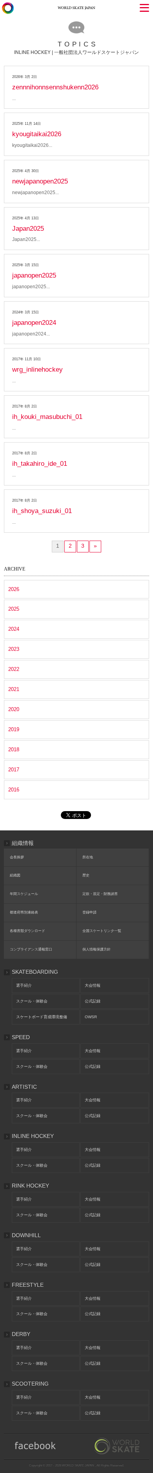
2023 (13, 649)
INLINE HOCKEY (33, 1136)
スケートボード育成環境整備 (41, 1017)
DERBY (21, 1334)
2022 (13, 669)
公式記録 (92, 1001)
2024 (13, 629)
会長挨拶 (17, 857)
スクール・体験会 (31, 1001)
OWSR (91, 1017)
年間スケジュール (24, 894)
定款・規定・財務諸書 (100, 894)
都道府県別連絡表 (24, 912)
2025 (13, 609)
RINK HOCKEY (30, 1185)
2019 (13, 729)
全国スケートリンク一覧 (101, 931)
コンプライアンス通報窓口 (31, 949)
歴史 (85, 875)
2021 (13, 689)
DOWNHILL (26, 1235)
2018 (13, 749)
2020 (13, 709)
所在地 (87, 857)
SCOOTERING (30, 1383)
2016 (13, 790)
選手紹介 (24, 985)
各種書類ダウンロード (27, 931)
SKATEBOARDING (35, 972)
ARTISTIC (24, 1087)
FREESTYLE (28, 1285)
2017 (13, 770)
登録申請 (89, 912)
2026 (13, 589)
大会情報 (92, 985)
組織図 (15, 875)
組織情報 (23, 843)
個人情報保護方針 (96, 949)
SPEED (21, 1037)
